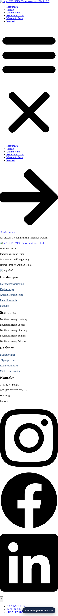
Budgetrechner (7, 354)
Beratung (4, 305)
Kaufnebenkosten (9, 365)
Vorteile (10, 9)
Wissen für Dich (14, 18)
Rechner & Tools (15, 15)
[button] (29, 83)
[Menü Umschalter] (1, 599)
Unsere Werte (13, 12)
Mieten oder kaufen (10, 371)
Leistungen (12, 6)
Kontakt (10, 21)
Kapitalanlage (7, 289)
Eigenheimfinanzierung (12, 284)
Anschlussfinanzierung (11, 294)
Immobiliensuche (8, 300)
